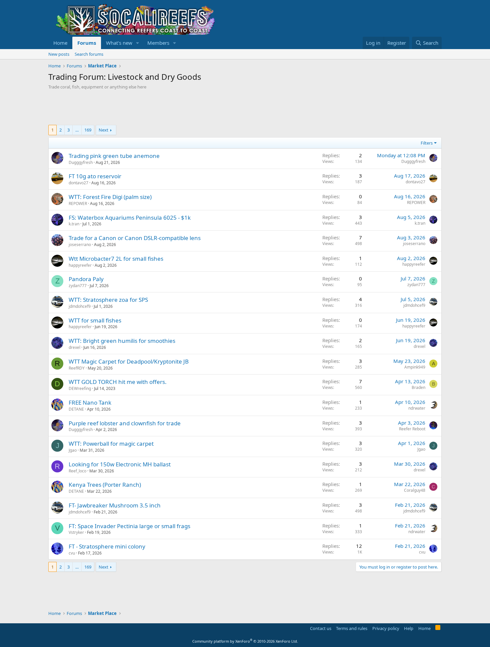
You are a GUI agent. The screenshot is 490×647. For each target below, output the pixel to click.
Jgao (73, 450)
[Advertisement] (169, 108)
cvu (72, 553)
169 (87, 130)
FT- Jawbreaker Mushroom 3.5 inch (115, 505)
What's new (119, 42)
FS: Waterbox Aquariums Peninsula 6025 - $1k (130, 217)
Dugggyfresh (81, 162)
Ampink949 (414, 367)
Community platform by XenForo (245, 641)
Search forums (89, 54)
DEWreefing (80, 388)
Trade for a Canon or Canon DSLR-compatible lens (135, 238)
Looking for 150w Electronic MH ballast (120, 464)
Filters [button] (427, 143)
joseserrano (80, 244)
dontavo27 (78, 183)
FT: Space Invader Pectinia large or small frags (129, 526)
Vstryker (76, 532)
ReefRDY (77, 368)
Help (408, 628)
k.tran (74, 224)
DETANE (76, 409)
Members (158, 42)
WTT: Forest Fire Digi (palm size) (110, 197)
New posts (58, 54)
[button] (137, 43)
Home (60, 42)
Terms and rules (351, 628)
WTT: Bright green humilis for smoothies (122, 341)
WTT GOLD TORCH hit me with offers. (118, 382)
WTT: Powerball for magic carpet (111, 443)
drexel (74, 347)
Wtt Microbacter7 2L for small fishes (116, 258)
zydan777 (78, 285)
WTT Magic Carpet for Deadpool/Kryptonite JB (129, 361)
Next (103, 130)
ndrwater (416, 408)
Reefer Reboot (412, 429)
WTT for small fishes (95, 320)
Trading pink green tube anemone (114, 156)
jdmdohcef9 (80, 306)
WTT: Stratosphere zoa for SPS (108, 299)
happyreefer (80, 265)
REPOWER (78, 203)
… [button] (77, 130)
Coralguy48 (414, 490)
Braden (418, 387)
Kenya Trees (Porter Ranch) (105, 484)
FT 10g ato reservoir (95, 176)
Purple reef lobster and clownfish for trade (125, 423)
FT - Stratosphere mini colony (107, 546)
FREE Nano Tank (90, 402)
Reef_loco (77, 471)
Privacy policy (385, 628)
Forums (86, 42)
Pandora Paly (86, 279)
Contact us (320, 628)
